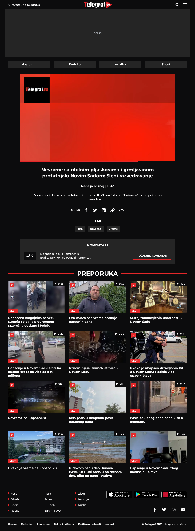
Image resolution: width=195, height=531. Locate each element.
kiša (80, 228)
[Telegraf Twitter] (164, 510)
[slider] (97, 161)
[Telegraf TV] (183, 510)
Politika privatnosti (89, 524)
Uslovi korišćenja (64, 524)
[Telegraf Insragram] (173, 510)
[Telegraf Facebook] (154, 510)
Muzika (120, 64)
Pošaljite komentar (152, 255)
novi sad (96, 228)
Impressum (43, 524)
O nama (12, 524)
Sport (166, 64)
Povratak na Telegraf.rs (25, 4)
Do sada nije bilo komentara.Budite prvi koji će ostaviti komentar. (65, 255)
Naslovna (29, 64)
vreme (113, 228)
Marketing (27, 524)
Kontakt (109, 524)
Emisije (75, 64)
